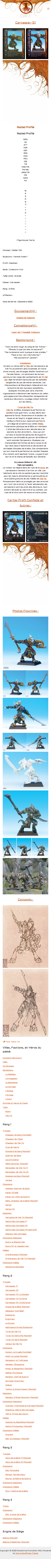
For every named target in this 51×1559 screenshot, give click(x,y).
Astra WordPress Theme (27, 1553)
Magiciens (7, 1213)
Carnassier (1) (11, 1286)
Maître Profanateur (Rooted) (18, 1426)
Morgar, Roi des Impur (15, 1475)
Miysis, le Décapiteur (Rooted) (19, 1369)
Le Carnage (10, 1087)
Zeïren (8, 1205)
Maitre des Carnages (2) (16, 1226)
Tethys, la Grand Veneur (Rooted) (20, 1389)
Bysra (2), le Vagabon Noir (17, 1246)
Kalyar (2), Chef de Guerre (17, 1197)
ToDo (5, 1107)
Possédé (26, 332)
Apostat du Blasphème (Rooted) (19, 1422)
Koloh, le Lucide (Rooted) (16, 1356)
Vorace (8, 1180)
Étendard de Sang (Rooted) (17, 1151)
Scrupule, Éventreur (14, 1381)
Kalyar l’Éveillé (11, 1193)
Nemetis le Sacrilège (14, 1267)
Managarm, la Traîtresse (16, 1360)
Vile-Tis (9, 410)
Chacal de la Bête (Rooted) (17, 1307)
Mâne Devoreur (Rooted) (16, 1164)
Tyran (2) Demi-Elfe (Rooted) (18, 1336)
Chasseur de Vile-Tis (14, 1143)
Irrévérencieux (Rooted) (16, 1255)
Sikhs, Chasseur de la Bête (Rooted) (21, 1201)
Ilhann (8, 1112)
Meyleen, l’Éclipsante (14, 1364)
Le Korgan (10, 1323)
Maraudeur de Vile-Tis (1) (16, 1168)
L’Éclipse (9, 1091)
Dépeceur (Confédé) (14, 1311)
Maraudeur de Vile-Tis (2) (17, 1172)
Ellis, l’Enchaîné (12, 1470)
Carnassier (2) (11, 1290)
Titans (6, 1506)
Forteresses (8, 1066)
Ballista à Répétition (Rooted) (16, 1542)
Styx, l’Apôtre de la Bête (16, 1491)
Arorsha (9, 1435)
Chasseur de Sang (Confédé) (18, 1135)
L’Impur (8, 1099)
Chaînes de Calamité (25, 318)
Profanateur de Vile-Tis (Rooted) (20, 1259)
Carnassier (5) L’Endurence (17, 1303)
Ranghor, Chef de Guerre (16, 1377)
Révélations (8, 1070)
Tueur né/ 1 (16, 332)
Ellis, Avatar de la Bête (15, 1514)
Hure (42, 468)
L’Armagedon (11, 1079)
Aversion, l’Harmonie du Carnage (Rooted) (24, 1406)
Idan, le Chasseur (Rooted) (17, 1439)
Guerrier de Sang (13, 1156)
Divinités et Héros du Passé (15, 1103)
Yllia (27, 366)
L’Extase (9, 1095)
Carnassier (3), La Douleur (17, 1294)
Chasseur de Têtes (14, 1139)
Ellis (41, 424)
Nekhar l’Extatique (13, 1373)
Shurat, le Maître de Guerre (18, 1479)
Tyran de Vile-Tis (25, 407)
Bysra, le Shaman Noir (15, 1242)
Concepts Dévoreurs (12, 1058)
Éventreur (10, 1319)
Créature (35, 332)
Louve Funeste (12, 1160)
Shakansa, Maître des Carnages (19, 1410)
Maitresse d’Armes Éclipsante (19, 1327)
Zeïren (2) (10, 1209)
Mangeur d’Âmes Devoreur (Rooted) (21, 1397)
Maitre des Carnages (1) (16, 1221)
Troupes (6, 1131)
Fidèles (6, 1250)
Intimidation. (25, 363)
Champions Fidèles (11, 1263)
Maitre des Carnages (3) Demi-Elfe (21, 1230)
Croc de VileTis (12, 1147)
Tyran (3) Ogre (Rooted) (16, 1340)
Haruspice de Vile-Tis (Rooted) (19, 1217)
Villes (5, 1062)
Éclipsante (10, 1315)
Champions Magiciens (12, 1238)
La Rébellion (10, 1074)
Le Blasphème (11, 1083)
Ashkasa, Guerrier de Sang (17, 1189)
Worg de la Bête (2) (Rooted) (18, 1462)
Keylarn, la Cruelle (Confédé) (18, 1352)
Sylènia (8, 1385)
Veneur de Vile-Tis (13, 1344)
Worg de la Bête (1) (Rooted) (18, 1458)
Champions (7, 1184)
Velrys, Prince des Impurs (16, 1414)
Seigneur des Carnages (15, 1234)
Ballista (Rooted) (10, 1538)
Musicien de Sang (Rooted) (17, 1176)
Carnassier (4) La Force (16, 1299)
